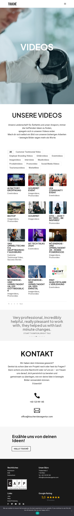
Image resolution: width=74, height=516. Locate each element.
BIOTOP (11, 216)
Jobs (8, 496)
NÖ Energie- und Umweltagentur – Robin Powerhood (57, 247)
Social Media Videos (50, 164)
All (10, 152)
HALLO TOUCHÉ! (21, 449)
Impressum (10, 470)
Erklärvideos (42, 156)
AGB (8, 473)
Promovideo (31, 164)
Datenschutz (11, 475)
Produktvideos (16, 164)
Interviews (29, 160)
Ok (37, 513)
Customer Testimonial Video (28, 152)
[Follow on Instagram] (19, 503)
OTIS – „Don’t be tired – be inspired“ (56, 218)
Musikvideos (43, 160)
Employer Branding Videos (21, 156)
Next (21, 304)
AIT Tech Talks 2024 (36, 244)
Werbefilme (34, 168)
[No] (72, 511)
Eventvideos (57, 156)
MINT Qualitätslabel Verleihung (57, 282)
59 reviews (50, 500)
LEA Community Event (56, 190)
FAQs (9, 498)
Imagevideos (15, 160)
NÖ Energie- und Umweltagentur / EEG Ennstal (36, 284)
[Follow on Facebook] (8, 503)
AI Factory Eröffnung (14, 189)
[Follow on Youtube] (15, 503)
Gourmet (33, 216)
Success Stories (14, 259)
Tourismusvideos (17, 168)
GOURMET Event (33, 189)
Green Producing (12, 501)
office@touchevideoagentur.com (37, 416)
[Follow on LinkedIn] (23, 503)
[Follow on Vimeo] (11, 503)
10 (44, 336)
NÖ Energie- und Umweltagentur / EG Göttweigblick (15, 285)
